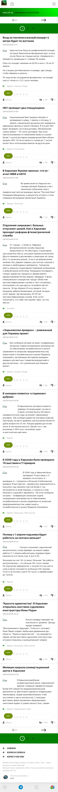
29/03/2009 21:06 (10, 178)
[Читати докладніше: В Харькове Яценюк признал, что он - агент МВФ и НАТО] (8, 210)
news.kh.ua (8, 12)
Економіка (19, 149)
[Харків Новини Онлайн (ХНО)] (4, 4)
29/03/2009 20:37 (10, 542)
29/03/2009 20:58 (10, 401)
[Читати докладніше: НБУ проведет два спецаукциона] (8, 156)
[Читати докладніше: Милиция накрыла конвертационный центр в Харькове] (8, 716)
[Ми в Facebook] (36, 787)
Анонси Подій (20, 86)
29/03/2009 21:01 (10, 337)
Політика (18, 203)
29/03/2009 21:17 (10, 45)
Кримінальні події (22, 709)
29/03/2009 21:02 (10, 239)
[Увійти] (12, 4)
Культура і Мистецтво (24, 513)
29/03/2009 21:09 (10, 112)
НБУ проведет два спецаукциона (24, 107)
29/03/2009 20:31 (10, 614)
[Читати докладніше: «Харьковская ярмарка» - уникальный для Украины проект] (8, 379)
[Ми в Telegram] (21, 787)
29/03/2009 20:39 (10, 467)
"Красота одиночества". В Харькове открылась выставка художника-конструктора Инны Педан (25, 607)
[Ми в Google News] (52, 787)
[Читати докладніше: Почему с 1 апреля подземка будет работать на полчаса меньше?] (8, 588)
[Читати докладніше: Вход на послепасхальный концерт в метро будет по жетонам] (8, 93)
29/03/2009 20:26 (10, 674)
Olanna (8, 100)
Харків (10, 86)
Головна (10, 308)
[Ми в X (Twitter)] (5, 787)
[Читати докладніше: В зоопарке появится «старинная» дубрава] (8, 445)
